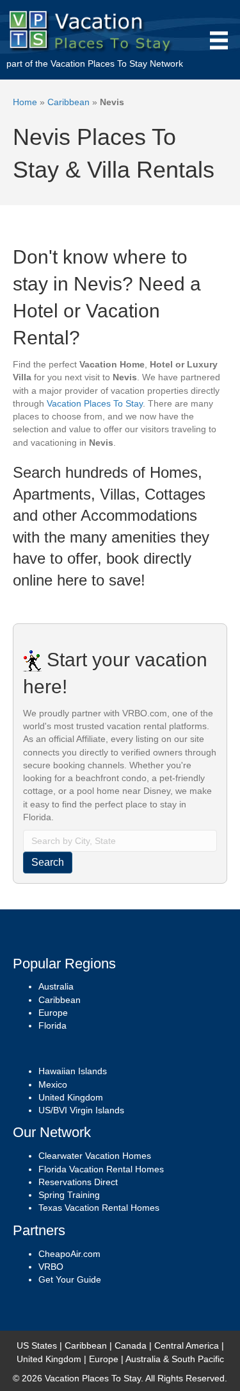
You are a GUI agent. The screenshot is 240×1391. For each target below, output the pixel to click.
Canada (131, 1345)
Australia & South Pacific (174, 1359)
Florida (52, 1025)
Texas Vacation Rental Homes (98, 1207)
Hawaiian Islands (72, 1071)
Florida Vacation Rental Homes (101, 1169)
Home (25, 102)
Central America (186, 1345)
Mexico (52, 1084)
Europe (53, 1012)
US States (37, 1345)
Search (47, 862)
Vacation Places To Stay (99, 63)
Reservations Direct (78, 1182)
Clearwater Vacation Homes (94, 1156)
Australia (56, 986)
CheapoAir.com (69, 1254)
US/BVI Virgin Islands (81, 1110)
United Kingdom (70, 1097)
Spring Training (69, 1195)
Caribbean (68, 102)
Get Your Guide (69, 1279)
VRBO (50, 1266)
